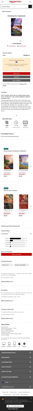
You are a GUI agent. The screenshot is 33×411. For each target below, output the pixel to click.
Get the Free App (6, 371)
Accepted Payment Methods (10, 377)
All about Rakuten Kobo (9, 352)
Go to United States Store (16, 406)
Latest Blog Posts (7, 362)
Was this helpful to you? (7, 281)
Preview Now (12, 46)
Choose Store (16, 68)
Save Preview (22, 46)
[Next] (30, 167)
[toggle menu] (2, 1)
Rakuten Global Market (24, 392)
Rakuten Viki (5, 392)
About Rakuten (24, 394)
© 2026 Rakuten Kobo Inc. (8, 386)
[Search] (30, 6)
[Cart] (30, 1)
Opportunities (6, 357)
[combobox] (7, 265)
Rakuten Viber (13, 392)
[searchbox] (16, 6)
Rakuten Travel (7, 394)
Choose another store (13, 408)
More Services (16, 394)
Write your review (16, 254)
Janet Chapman (17, 43)
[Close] (31, 398)
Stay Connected (6, 366)
